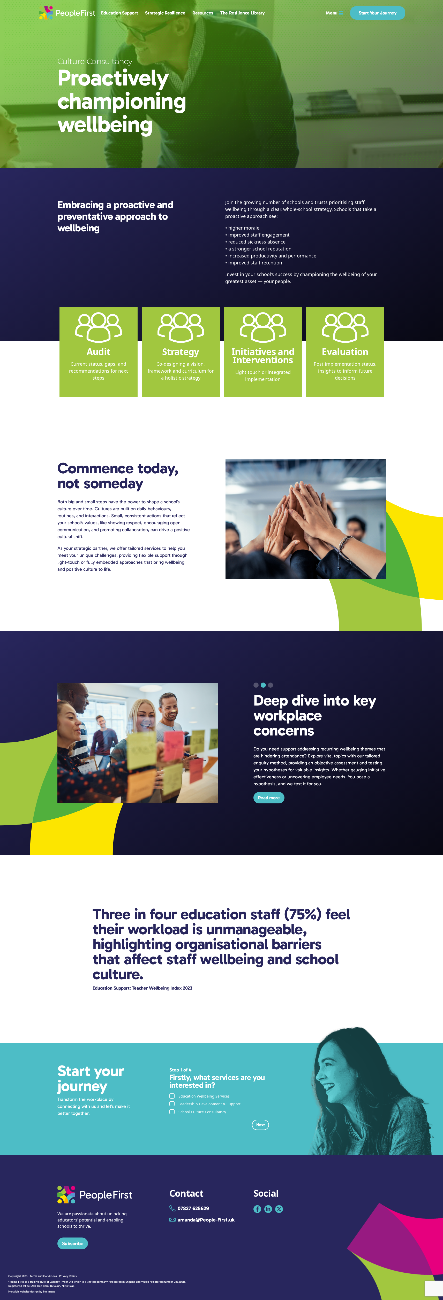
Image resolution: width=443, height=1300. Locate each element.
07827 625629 (193, 1208)
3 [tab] (270, 685)
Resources (202, 13)
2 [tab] (263, 685)
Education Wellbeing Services (204, 1096)
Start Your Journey (378, 13)
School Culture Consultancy (202, 1111)
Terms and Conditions (43, 1276)
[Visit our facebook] (257, 1209)
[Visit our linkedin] (268, 1209)
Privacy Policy (68, 1276)
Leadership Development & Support (209, 1103)
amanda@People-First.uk (206, 1220)
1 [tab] (256, 685)
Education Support (119, 13)
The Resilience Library (242, 13)
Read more (269, 776)
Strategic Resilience (165, 13)
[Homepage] (94, 1202)
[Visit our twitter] (279, 1209)
